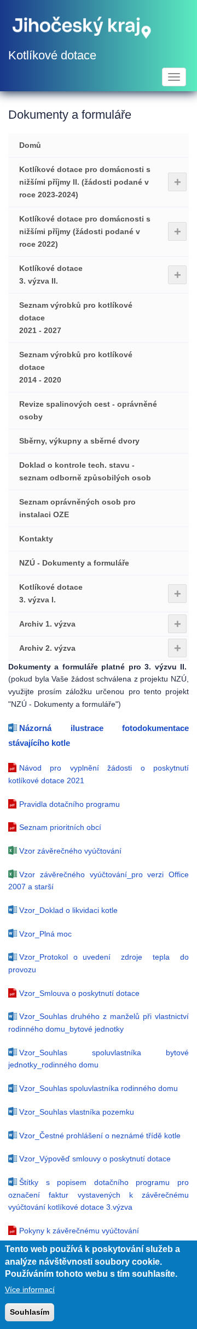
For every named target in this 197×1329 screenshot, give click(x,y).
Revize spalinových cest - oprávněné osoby (88, 410)
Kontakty (36, 538)
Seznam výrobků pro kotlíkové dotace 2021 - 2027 (75, 318)
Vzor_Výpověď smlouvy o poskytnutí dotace (95, 1158)
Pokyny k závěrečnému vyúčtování (79, 1230)
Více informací (30, 1289)
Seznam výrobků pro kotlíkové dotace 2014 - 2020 (75, 367)
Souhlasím (29, 1312)
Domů (30, 145)
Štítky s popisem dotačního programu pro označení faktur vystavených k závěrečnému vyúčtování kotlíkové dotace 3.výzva (98, 1194)
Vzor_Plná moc (45, 933)
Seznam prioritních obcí (60, 827)
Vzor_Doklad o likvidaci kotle (68, 910)
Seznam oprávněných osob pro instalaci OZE (77, 508)
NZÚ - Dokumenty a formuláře (74, 562)
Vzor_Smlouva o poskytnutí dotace (79, 993)
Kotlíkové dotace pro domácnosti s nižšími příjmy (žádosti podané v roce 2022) (100, 231)
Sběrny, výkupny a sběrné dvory (79, 440)
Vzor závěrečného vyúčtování (70, 850)
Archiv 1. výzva (100, 624)
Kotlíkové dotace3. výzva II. (100, 274)
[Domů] (82, 26)
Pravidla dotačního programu (69, 804)
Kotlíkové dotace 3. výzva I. (100, 593)
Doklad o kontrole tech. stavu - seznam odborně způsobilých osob (85, 471)
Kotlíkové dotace (52, 55)
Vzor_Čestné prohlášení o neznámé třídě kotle (100, 1135)
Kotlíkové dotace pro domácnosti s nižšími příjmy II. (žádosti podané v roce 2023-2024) (100, 182)
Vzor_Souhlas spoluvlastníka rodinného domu (98, 1088)
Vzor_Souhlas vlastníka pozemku (76, 1112)
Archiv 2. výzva (100, 648)
